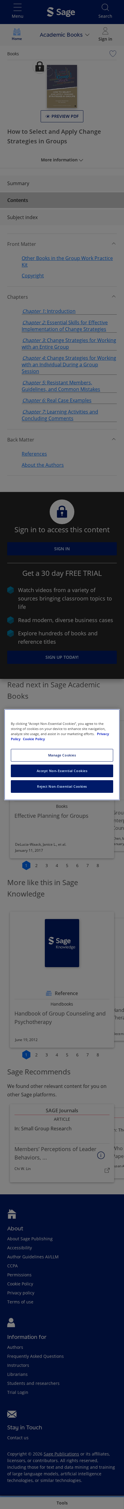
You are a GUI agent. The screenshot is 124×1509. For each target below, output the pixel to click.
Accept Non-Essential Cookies (62, 770)
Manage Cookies (62, 755)
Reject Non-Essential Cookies (62, 786)
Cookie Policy (34, 739)
